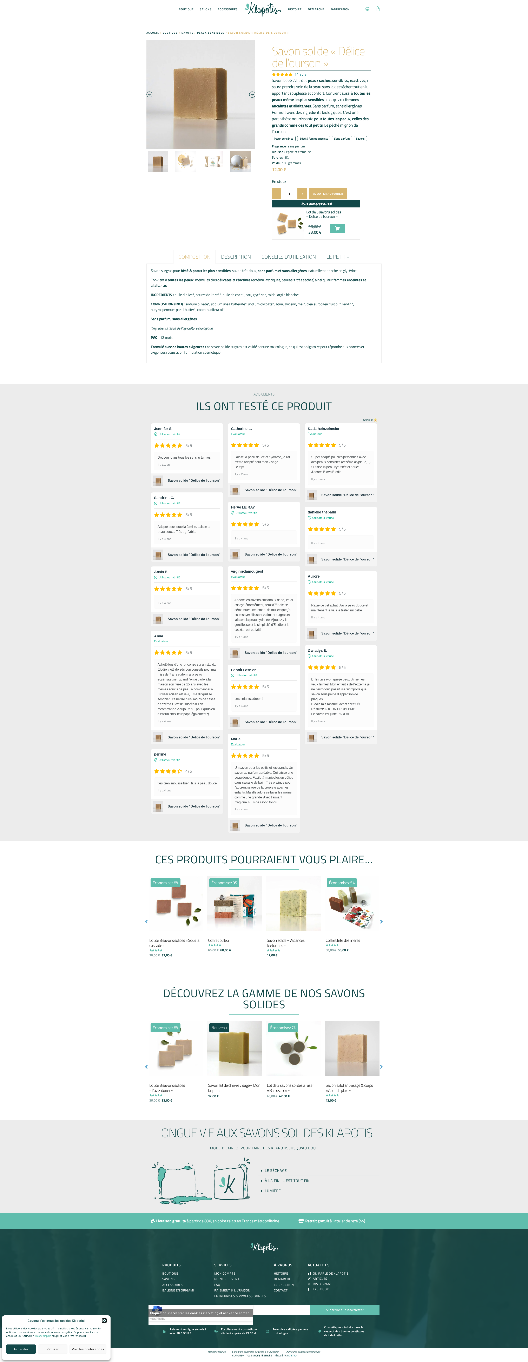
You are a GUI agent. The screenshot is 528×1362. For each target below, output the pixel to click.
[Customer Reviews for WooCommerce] (375, 419)
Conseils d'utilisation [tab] (289, 257)
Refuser (53, 1349)
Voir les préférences (88, 1349)
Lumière (273, 1191)
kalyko (292, 1355)
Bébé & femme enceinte (313, 138)
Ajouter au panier (328, 193)
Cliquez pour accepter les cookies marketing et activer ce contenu (200, 1313)
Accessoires (228, 9)
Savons (206, 9)
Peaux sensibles (211, 33)
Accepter (21, 1349)
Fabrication (340, 9)
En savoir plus (43, 1335)
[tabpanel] (264, 313)
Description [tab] (236, 257)
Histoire (295, 9)
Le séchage (276, 1170)
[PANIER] (378, 9)
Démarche (316, 9)
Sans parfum (342, 138)
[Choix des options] (258, 883)
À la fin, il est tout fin (287, 1180)
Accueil (152, 33)
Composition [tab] (194, 257)
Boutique (186, 9)
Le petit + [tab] (337, 257)
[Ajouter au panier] (199, 883)
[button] (104, 1320)
